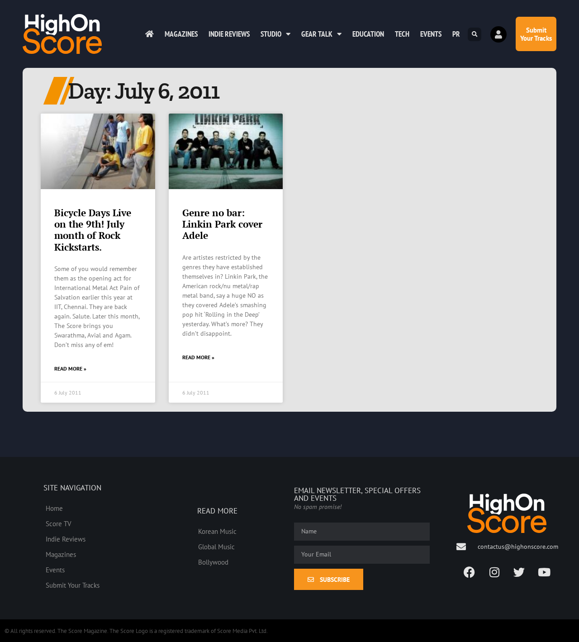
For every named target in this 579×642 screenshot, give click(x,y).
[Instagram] (494, 572)
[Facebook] (469, 572)
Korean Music (217, 531)
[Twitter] (519, 572)
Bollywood (213, 561)
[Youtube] (544, 572)
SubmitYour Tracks (536, 34)
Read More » (70, 368)
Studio (271, 34)
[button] (474, 34)
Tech (402, 34)
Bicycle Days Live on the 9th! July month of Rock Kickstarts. (92, 229)
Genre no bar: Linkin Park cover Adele (222, 224)
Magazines (181, 34)
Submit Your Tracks (73, 585)
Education (368, 34)
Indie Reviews (229, 34)
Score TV (58, 523)
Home (54, 508)
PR (456, 34)
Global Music (216, 546)
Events (430, 34)
